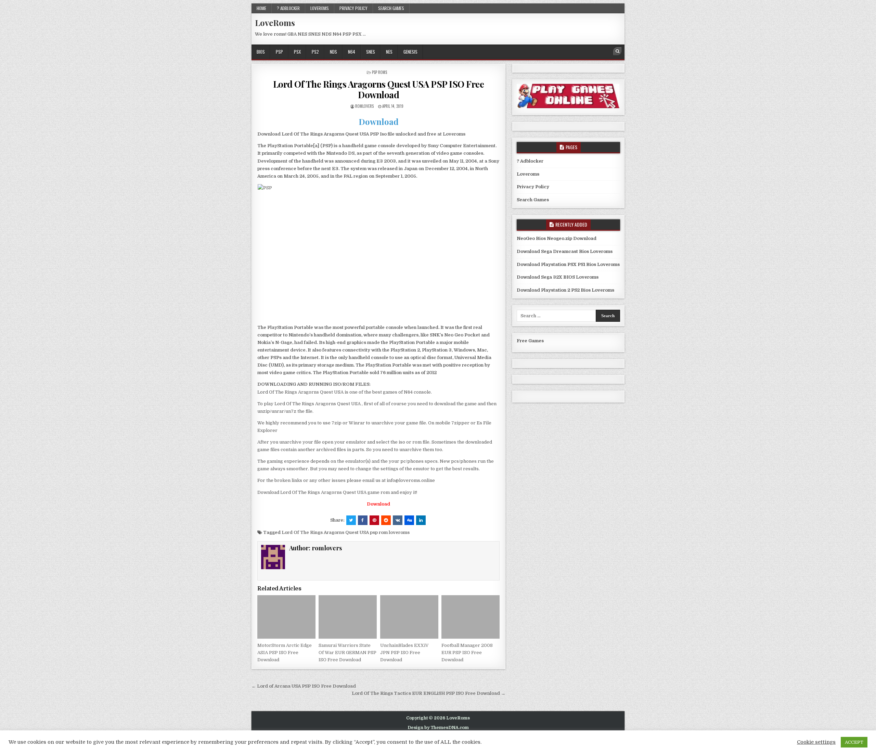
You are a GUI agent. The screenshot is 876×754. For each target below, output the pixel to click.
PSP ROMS (379, 72)
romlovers (364, 106)
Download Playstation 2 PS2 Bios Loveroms (565, 290)
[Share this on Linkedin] (421, 520)
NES (389, 51)
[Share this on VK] (397, 520)
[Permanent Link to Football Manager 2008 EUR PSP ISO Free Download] (470, 617)
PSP (279, 51)
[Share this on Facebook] (363, 520)
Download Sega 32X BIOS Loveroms (557, 277)
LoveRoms (275, 22)
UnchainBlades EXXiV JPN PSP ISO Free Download (404, 652)
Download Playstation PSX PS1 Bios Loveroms (568, 264)
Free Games (530, 340)
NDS (333, 51)
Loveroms (319, 8)
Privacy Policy (353, 8)
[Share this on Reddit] (386, 520)
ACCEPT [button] (854, 742)
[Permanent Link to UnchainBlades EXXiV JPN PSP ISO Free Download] (409, 617)
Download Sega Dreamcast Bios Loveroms (565, 251)
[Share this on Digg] (409, 520)
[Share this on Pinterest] (374, 520)
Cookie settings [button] (816, 742)
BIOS (261, 51)
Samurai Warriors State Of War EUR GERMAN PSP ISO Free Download (347, 652)
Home (261, 8)
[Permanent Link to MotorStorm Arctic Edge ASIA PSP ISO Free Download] (286, 617)
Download (379, 121)
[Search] (617, 51)
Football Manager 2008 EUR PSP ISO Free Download (467, 652)
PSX (297, 51)
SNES (370, 51)
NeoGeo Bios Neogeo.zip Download (556, 238)
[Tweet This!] (351, 520)
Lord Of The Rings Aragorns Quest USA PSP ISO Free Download (378, 89)
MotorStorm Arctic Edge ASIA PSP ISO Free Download (284, 652)
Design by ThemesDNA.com (438, 727)
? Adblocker (288, 8)
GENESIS (410, 51)
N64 (351, 51)
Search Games (391, 8)
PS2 (315, 51)
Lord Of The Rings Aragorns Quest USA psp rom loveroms (346, 532)
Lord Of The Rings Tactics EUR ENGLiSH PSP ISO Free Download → (428, 693)
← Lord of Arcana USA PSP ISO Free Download (304, 686)
